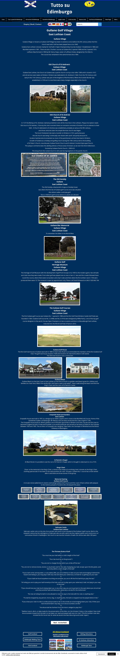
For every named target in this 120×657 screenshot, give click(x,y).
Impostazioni (101, 654)
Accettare (111, 654)
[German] (54, 24)
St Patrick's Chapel (60, 460)
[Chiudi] (118, 654)
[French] (62, 24)
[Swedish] (70, 24)
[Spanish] (58, 24)
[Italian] (66, 24)
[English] (50, 24)
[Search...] (100, 24)
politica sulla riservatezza (13, 655)
